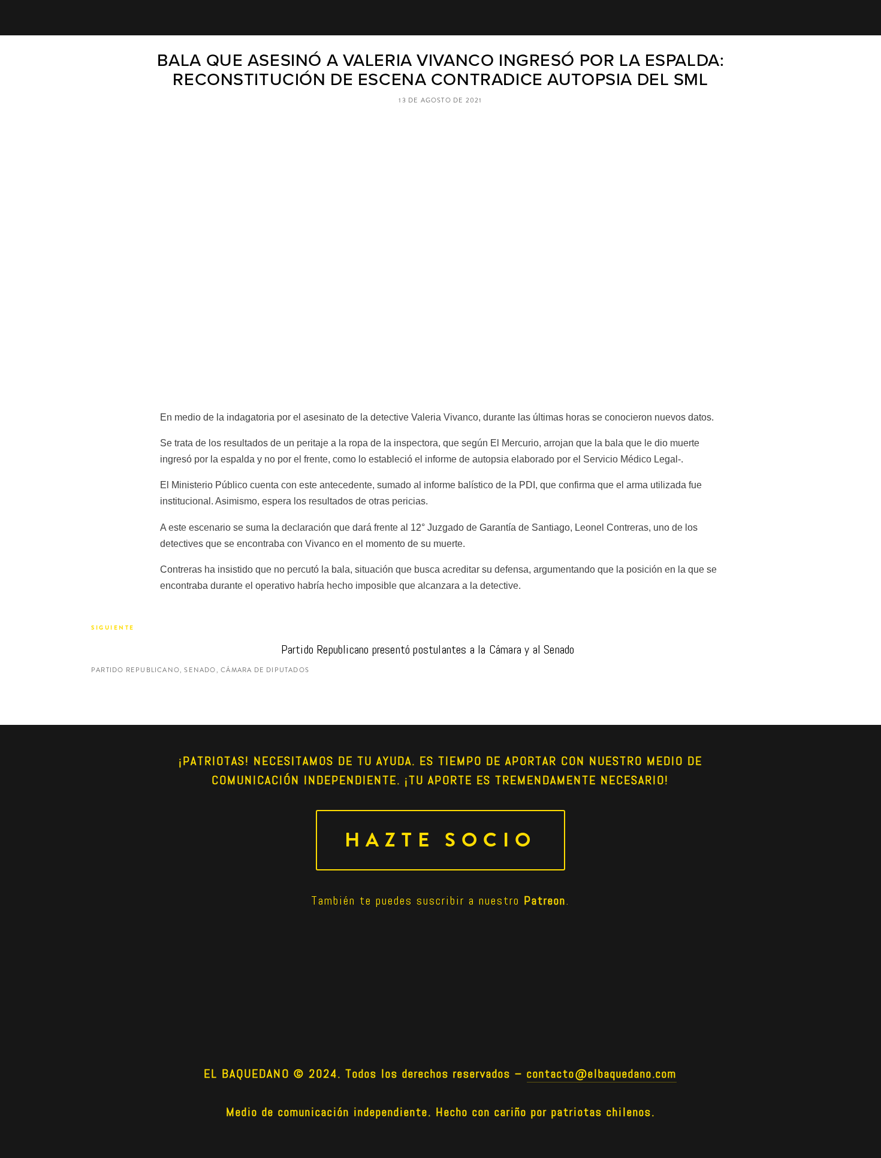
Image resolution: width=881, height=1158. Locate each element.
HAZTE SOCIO (440, 840)
